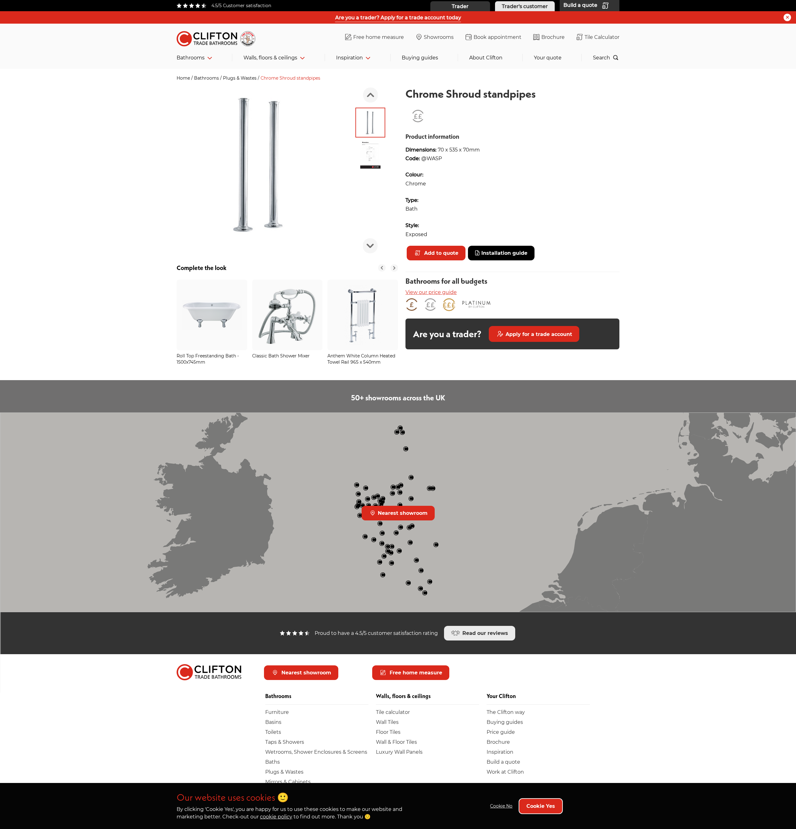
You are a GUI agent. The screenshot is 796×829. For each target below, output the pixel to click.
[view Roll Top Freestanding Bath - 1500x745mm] (212, 315)
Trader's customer (525, 6)
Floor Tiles (388, 732)
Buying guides (420, 57)
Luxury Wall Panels (399, 751)
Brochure (553, 37)
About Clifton (485, 57)
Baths (272, 761)
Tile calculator (393, 712)
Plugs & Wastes (240, 78)
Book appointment (497, 37)
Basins (273, 722)
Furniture (277, 712)
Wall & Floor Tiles (396, 741)
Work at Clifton (505, 771)
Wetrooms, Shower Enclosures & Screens (316, 751)
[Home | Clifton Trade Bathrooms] (219, 37)
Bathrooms (191, 57)
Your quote (548, 57)
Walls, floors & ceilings (270, 57)
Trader (460, 6)
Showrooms (439, 37)
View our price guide (431, 292)
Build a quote (503, 761)
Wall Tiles (387, 722)
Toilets (273, 732)
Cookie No (501, 806)
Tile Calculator (602, 37)
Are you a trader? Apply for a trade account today (398, 17)
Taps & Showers (284, 741)
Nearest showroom (402, 513)
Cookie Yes (540, 806)
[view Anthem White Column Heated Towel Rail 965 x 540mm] (362, 315)
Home (184, 78)
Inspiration (349, 57)
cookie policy (276, 816)
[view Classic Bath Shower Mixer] (287, 315)
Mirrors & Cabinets (288, 781)
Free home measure (378, 37)
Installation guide (504, 252)
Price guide (501, 732)
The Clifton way (506, 712)
